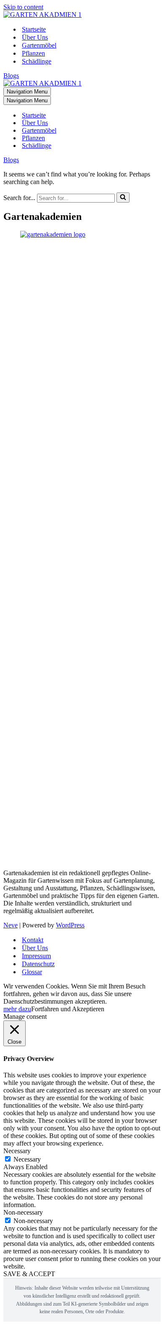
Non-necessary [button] (23, 1212)
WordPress (70, 925)
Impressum (36, 955)
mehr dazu (17, 1008)
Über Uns (35, 37)
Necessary (27, 1159)
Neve (10, 925)
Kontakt (32, 939)
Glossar (32, 971)
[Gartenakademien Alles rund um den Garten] (42, 14)
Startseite (34, 29)
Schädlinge (36, 61)
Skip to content (23, 7)
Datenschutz (38, 963)
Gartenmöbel (39, 45)
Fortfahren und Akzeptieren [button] (67, 1008)
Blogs (11, 75)
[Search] (123, 197)
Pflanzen (33, 53)
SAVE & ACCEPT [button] (29, 1273)
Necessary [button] (17, 1150)
